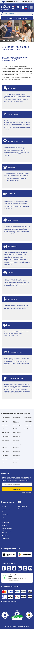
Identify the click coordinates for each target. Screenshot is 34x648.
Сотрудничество (6, 509)
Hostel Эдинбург (28, 428)
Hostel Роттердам (17, 462)
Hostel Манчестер (17, 444)
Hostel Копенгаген (17, 432)
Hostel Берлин (5, 425)
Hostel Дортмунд (5, 462)
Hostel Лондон (16, 440)
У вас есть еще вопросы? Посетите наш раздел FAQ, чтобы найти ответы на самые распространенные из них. (16, 333)
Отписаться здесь (27, 492)
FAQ (3, 511)
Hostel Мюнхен (16, 451)
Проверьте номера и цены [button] (17, 18)
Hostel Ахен (4, 421)
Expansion (5, 514)
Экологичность (22, 506)
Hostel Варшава (5, 440)
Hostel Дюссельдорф (16, 422)
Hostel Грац (4, 459)
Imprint (4, 520)
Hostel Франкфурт (28, 421)
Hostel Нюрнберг (16, 455)
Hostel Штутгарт (28, 425)
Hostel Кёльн (16, 428)
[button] (17, 1)
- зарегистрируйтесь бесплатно (19, 1)
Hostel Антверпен (6, 417)
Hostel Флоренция (28, 417)
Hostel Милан (16, 447)
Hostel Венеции (5, 451)
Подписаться (17, 489)
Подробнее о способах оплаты (9, 601)
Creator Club (5, 522)
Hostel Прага (16, 459)
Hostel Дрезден (16, 417)
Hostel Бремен (5, 428)
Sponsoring (21, 509)
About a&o (5, 535)
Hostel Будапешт (5, 436)
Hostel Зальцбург (17, 425)
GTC (3, 517)
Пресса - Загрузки (7, 528)
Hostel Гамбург (5, 455)
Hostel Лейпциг (16, 436)
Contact (4, 506)
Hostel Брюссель (5, 432)
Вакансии (4, 525)
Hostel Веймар (5, 444)
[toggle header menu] (31, 8)
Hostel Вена (4, 447)
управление (5, 538)
